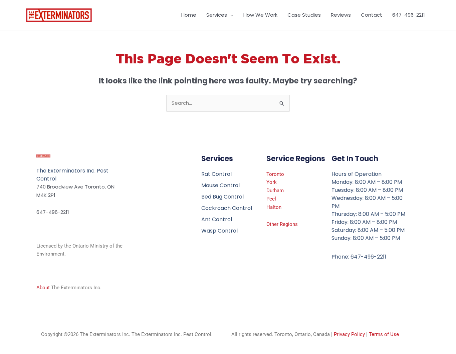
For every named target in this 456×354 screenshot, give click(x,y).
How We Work (260, 14)
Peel (271, 199)
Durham (275, 191)
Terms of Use (384, 334)
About (43, 288)
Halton (273, 207)
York (271, 182)
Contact (371, 14)
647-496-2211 (408, 14)
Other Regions (282, 224)
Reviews (341, 14)
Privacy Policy (349, 334)
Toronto (275, 174)
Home (188, 14)
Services (216, 14)
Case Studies (304, 14)
